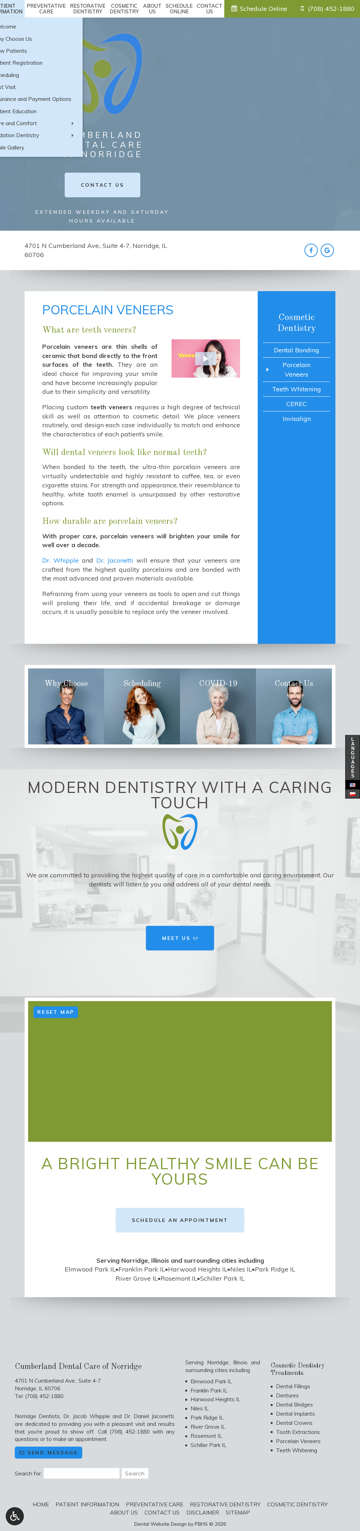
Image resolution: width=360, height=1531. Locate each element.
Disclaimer (202, 1512)
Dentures (287, 1395)
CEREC (296, 404)
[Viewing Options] (14, 1516)
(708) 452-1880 (44, 1396)
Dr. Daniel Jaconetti (149, 1416)
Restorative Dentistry (225, 1504)
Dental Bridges (294, 1404)
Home (41, 1504)
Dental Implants (295, 1413)
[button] (205, 358)
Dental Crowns (294, 1423)
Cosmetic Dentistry (297, 1504)
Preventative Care (154, 1504)
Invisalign (297, 419)
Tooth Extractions (298, 1432)
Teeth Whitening (296, 389)
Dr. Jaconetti (114, 560)
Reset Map (55, 1012)
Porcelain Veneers (296, 369)
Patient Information (87, 1504)
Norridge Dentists (37, 1416)
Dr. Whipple (60, 560)
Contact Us (162, 1512)
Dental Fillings (293, 1386)
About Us (124, 1512)
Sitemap (238, 1512)
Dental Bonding (296, 350)
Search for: (28, 1473)
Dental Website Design (160, 1524)
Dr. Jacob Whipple (86, 1416)
